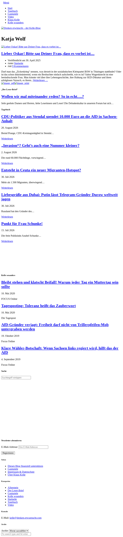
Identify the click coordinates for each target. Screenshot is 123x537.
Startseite (18, 63)
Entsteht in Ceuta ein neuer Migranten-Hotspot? (41, 170)
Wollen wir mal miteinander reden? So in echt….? (42, 96)
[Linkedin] (7, 31)
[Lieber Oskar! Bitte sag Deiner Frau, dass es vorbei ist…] (31, 46)
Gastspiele (13, 14)
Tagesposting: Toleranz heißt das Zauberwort (38, 306)
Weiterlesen (7, 138)
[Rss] (10, 31)
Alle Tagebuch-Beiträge (13, 244)
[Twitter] (2, 31)
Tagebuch (13, 11)
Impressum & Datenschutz (21, 471)
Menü (6, 2)
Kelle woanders (16, 22)
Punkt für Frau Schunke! (22, 223)
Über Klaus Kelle (16, 474)
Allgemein (13, 487)
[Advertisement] (22, 258)
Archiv (4, 530)
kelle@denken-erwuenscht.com (25, 517)
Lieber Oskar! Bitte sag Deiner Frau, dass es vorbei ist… (47, 53)
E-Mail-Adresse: (10, 447)
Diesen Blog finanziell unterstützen (25, 466)
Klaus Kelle (14, 19)
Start (10, 8)
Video (11, 16)
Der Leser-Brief (16, 490)
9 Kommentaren (20, 66)
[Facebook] (5, 31)
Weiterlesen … (40, 80)
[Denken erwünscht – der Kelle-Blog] (21, 28)
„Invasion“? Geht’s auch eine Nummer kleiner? (40, 145)
